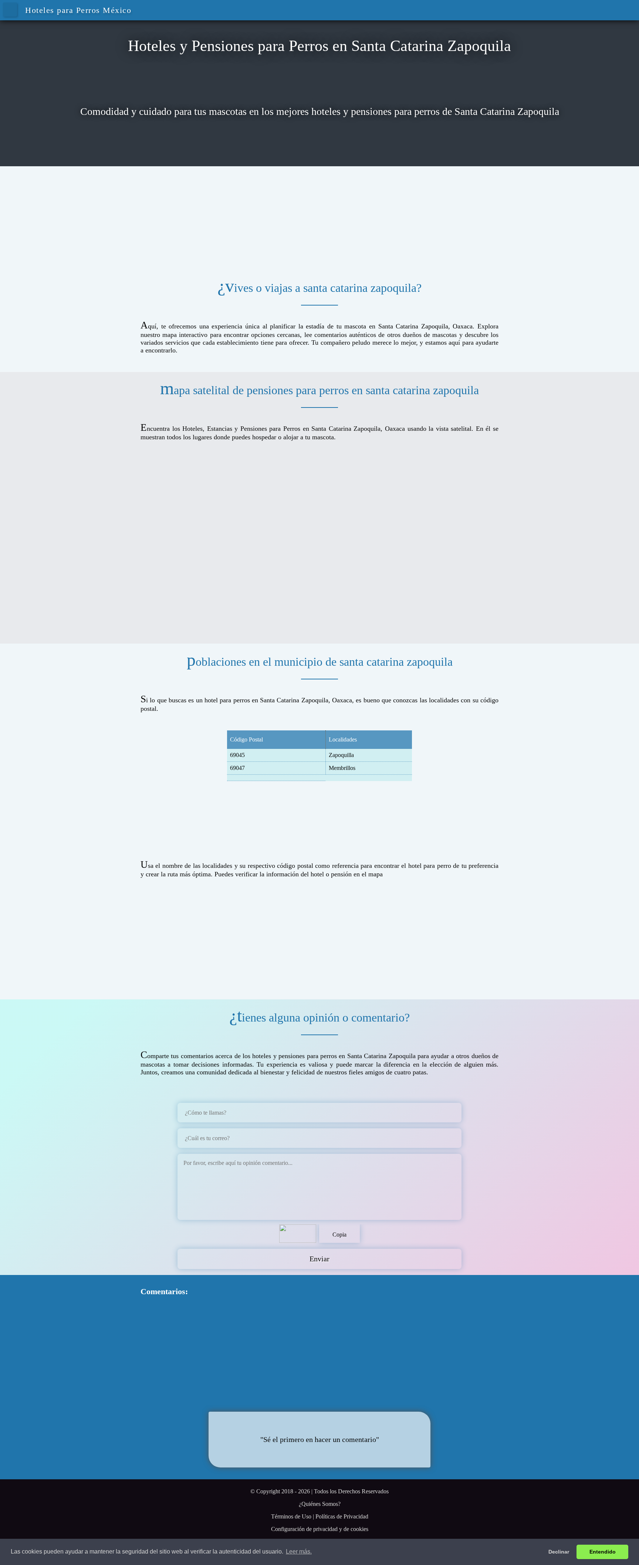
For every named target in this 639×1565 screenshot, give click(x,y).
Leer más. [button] (299, 1551)
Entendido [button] (602, 1552)
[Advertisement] (319, 218)
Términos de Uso (291, 1516)
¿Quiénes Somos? (320, 1504)
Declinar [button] (558, 1552)
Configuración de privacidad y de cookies (319, 1529)
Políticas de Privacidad (341, 1516)
